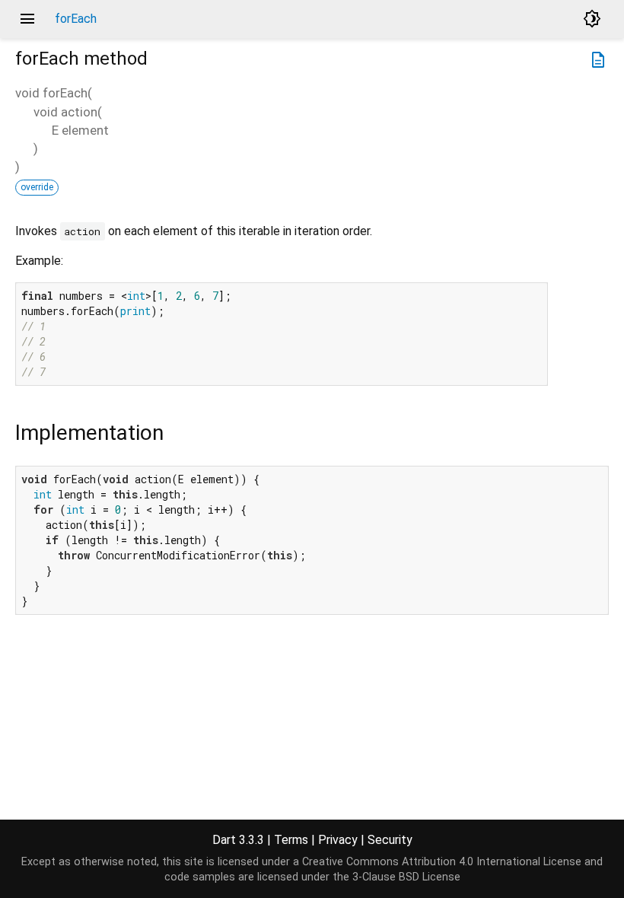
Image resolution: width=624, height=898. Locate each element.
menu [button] (27, 19)
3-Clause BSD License (406, 877)
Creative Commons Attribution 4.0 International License (441, 861)
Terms (291, 840)
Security (390, 840)
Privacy (338, 840)
